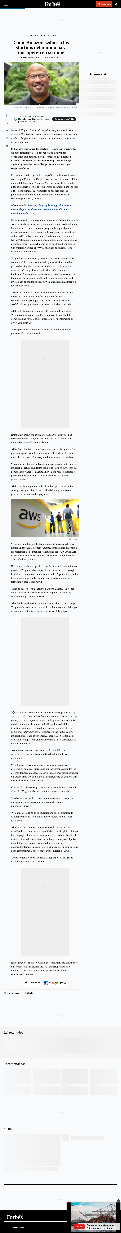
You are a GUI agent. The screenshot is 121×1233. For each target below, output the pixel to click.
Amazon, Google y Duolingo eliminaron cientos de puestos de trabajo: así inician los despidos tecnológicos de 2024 (41, 209)
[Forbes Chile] (52, 4)
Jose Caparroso (27, 57)
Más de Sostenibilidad (19, 993)
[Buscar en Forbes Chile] (116, 4)
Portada (31, 36)
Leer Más (79, 1226)
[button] (118, 1200)
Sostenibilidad (47, 36)
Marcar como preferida (64, 119)
